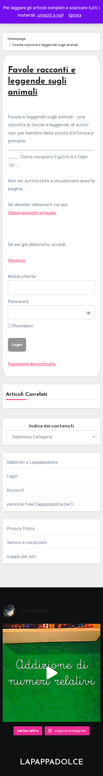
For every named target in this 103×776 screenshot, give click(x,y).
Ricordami (22, 325)
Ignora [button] (75, 15)
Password (18, 301)
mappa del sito (21, 556)
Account (15, 490)
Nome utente (22, 276)
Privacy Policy (21, 528)
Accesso (17, 260)
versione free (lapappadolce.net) (40, 504)
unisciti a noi (50, 15)
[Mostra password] (88, 312)
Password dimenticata (31, 363)
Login (12, 476)
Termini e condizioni (27, 542)
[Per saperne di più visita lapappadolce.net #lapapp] (52, 673)
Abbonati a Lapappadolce (32, 462)
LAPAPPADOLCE (51, 762)
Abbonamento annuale (32, 212)
